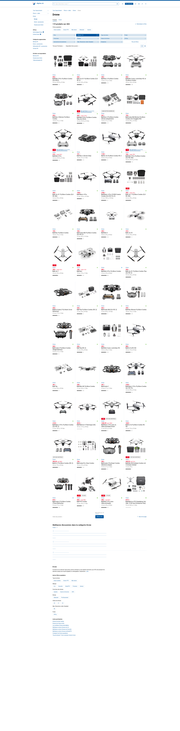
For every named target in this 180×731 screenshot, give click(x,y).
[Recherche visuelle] (117, 3)
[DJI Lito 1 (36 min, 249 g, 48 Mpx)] (63, 260)
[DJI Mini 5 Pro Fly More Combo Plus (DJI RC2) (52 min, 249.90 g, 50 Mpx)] (87, 106)
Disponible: (68, 46)
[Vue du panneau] (142, 46)
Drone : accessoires (39, 22)
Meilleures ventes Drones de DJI (61, 627)
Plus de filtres (135, 42)
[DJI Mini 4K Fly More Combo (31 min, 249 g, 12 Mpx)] (87, 375)
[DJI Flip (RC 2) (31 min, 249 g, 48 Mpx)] (87, 337)
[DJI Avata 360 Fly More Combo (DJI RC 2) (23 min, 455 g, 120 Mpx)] (87, 222)
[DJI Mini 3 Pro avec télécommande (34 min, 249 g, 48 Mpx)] (112, 491)
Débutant (82, 29)
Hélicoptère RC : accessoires (40, 46)
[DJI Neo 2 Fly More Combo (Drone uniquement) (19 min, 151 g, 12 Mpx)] (112, 106)
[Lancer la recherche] (54, 3)
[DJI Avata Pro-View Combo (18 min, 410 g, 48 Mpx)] (87, 452)
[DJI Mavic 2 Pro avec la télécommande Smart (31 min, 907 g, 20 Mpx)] (112, 414)
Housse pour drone (38, 25)
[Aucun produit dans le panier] (146, 4)
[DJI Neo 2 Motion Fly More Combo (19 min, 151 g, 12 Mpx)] (63, 106)
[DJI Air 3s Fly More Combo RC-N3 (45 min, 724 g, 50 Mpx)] (136, 414)
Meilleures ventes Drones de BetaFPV (62, 631)
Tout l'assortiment (37, 10)
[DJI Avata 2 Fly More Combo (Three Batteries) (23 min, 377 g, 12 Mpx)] (63, 491)
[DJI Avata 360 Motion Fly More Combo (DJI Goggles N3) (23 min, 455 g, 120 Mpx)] (136, 106)
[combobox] (60, 46)
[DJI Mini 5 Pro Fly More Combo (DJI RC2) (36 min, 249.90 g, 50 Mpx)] (63, 68)
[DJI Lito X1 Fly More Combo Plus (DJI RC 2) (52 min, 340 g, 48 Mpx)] (136, 260)
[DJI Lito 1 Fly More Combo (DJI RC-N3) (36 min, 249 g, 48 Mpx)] (136, 184)
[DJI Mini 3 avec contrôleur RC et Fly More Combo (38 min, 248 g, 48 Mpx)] (136, 68)
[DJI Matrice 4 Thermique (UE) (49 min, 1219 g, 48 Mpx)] (87, 414)
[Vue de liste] (145, 46)
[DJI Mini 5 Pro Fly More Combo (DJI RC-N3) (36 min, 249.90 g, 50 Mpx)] (136, 145)
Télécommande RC (37, 60)
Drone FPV (66, 29)
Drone (34, 16)
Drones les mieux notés (58, 623)
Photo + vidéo (36, 13)
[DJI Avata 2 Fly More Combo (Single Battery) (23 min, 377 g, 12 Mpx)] (63, 337)
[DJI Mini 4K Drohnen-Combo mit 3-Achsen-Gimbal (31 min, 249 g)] (136, 452)
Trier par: (55, 46)
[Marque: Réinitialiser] (98, 35)
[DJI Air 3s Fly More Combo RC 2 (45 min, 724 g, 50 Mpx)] (112, 145)
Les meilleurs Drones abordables (61, 625)
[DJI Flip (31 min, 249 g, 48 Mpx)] (63, 375)
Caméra (89, 29)
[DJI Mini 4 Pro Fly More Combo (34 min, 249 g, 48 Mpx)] (112, 260)
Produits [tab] (55, 19)
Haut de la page (143, 516)
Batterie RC (36, 55)
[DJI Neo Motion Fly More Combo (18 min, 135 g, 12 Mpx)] (136, 299)
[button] (72, 75)
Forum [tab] (60, 19)
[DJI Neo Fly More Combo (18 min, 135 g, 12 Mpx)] (63, 222)
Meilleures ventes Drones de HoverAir (62, 629)
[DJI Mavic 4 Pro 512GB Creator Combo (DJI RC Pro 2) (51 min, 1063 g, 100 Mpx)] (112, 184)
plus (87, 571)
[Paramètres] (123, 4)
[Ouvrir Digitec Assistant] (135, 4)
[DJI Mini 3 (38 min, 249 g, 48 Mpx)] (112, 222)
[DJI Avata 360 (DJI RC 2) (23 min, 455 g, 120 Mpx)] (112, 299)
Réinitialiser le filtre (142, 24)
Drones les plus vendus (58, 621)
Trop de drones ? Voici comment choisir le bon (64, 635)
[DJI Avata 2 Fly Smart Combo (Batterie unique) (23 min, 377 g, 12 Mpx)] (112, 452)
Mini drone (74, 29)
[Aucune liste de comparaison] (139, 4)
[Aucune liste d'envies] (142, 4)
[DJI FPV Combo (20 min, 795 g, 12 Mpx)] (87, 491)
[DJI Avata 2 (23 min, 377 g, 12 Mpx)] (112, 375)
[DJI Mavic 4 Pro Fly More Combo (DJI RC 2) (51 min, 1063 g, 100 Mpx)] (63, 414)
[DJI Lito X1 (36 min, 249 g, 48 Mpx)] (136, 222)
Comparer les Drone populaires (60, 633)
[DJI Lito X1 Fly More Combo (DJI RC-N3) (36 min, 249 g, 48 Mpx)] (63, 184)
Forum (54, 527)
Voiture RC (35, 48)
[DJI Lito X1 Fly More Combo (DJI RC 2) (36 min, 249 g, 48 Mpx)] (87, 68)
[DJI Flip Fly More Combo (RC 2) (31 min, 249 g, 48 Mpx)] (87, 299)
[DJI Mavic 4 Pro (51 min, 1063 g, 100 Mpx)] (87, 184)
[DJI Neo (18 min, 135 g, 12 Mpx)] (87, 260)
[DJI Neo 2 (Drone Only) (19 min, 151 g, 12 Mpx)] (87, 145)
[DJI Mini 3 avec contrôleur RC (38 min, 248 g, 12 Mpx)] (112, 337)
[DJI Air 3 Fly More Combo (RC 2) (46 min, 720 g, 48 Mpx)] (63, 452)
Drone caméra (57, 29)
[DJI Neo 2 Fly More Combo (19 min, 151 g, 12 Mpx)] (112, 68)
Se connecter (129, 3)
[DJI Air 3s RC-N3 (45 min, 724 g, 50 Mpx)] (136, 337)
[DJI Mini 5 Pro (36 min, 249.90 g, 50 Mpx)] (63, 145)
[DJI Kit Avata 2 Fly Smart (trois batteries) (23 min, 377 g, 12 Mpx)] (63, 299)
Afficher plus (99, 516)
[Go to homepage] (38, 4)
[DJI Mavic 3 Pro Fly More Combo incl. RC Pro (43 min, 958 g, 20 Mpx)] (136, 375)
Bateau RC (35, 41)
